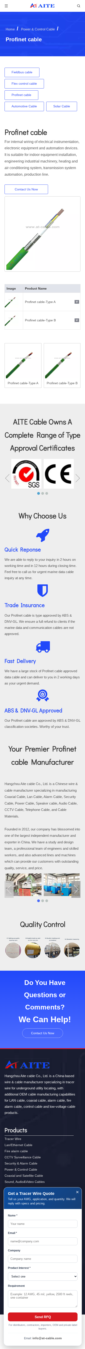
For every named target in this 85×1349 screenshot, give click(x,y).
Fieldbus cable (22, 72)
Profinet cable (21, 95)
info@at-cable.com (47, 1338)
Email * (12, 1233)
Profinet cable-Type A (40, 302)
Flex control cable (24, 83)
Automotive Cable (24, 106)
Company (14, 1250)
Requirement (16, 1285)
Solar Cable (61, 106)
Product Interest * (19, 1268)
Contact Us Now (26, 189)
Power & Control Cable (21, 1169)
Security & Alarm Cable (21, 1163)
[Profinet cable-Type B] (62, 361)
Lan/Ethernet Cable (18, 1145)
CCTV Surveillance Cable (23, 1157)
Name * (12, 1215)
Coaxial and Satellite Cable (24, 1175)
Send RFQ (43, 1317)
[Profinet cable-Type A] (23, 361)
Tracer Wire (13, 1139)
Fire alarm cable (16, 1151)
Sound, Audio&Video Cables (25, 1182)
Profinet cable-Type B (40, 320)
